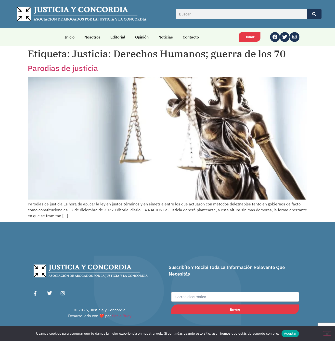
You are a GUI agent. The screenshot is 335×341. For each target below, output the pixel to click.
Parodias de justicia (63, 68)
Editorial (117, 37)
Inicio (69, 37)
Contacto (191, 37)
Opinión (142, 37)
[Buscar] (314, 14)
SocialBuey (121, 315)
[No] (327, 333)
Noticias (165, 37)
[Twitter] (285, 37)
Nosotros (92, 37)
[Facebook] (275, 37)
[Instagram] (294, 37)
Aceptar (290, 333)
